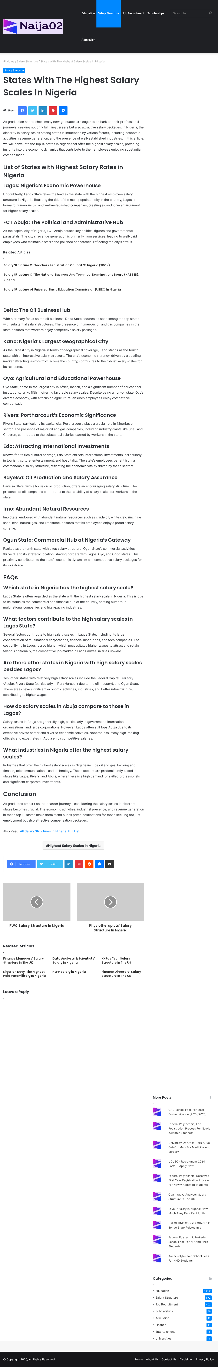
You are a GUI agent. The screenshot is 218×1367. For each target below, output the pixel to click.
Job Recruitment (133, 13)
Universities (163, 1338)
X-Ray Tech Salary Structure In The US (116, 960)
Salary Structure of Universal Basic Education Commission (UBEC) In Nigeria (62, 289)
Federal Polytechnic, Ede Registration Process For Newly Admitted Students (189, 1128)
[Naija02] (33, 26)
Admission (88, 39)
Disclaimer (186, 1359)
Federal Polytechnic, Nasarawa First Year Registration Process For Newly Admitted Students (188, 1180)
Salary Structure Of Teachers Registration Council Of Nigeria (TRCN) (56, 265)
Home (10, 61)
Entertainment (165, 1331)
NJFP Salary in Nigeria (69, 972)
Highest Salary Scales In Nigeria (74, 845)
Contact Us (169, 1359)
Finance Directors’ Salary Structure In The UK (121, 974)
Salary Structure (108, 13)
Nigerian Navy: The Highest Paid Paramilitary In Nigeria (24, 974)
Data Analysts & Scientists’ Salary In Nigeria (73, 960)
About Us (152, 1359)
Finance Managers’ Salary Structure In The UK (23, 960)
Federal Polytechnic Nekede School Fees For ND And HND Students (188, 1242)
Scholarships (155, 13)
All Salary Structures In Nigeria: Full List (49, 831)
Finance (160, 1325)
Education (88, 13)
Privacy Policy (205, 1359)
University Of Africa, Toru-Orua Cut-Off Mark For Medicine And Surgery (189, 1147)
